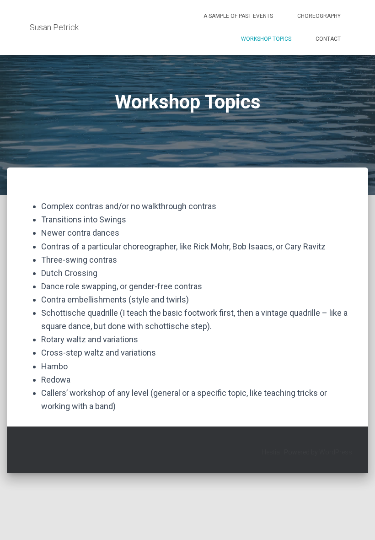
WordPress (335, 452)
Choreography (319, 16)
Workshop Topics (266, 39)
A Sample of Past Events (238, 16)
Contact (328, 39)
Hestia (271, 452)
